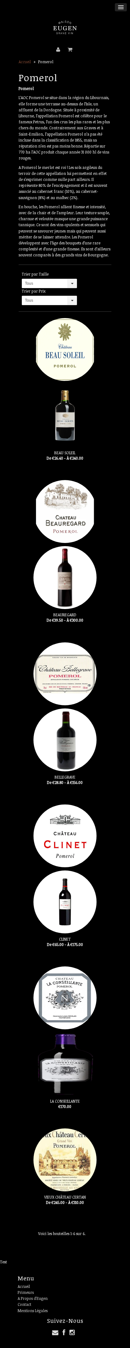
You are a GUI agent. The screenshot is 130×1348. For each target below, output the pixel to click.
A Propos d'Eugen (33, 1298)
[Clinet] (65, 868)
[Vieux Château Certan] (65, 1159)
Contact (24, 1304)
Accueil (25, 61)
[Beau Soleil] (65, 382)
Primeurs (26, 1292)
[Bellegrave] (65, 706)
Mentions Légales (33, 1310)
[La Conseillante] (65, 1030)
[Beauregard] (65, 544)
